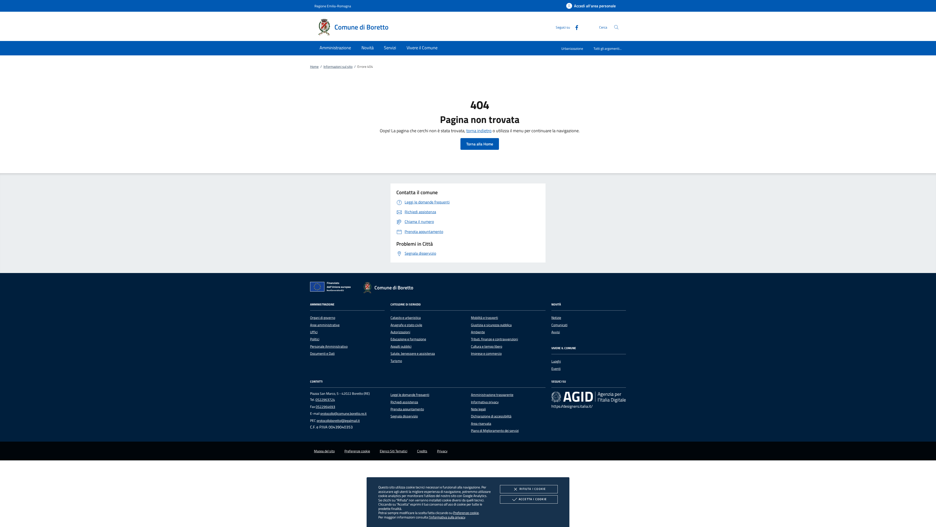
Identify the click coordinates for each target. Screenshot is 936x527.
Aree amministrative (325, 325)
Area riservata (481, 423)
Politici (314, 339)
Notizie (556, 317)
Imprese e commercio (486, 353)
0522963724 (325, 399)
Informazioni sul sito (337, 66)
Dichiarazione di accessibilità (491, 416)
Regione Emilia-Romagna (332, 6)
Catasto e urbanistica (405, 317)
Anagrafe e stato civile (406, 325)
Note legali (478, 409)
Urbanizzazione (572, 48)
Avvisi (555, 332)
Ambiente (478, 332)
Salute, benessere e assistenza (412, 353)
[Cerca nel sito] (616, 27)
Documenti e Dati (322, 353)
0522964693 (325, 406)
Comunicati (559, 325)
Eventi (556, 368)
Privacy (442, 451)
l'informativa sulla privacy (447, 517)
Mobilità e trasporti (484, 317)
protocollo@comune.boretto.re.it (343, 413)
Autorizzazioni (400, 332)
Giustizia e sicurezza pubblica (491, 325)
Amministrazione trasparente (492, 394)
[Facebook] (575, 27)
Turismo (396, 361)
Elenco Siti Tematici (393, 451)
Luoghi (556, 361)
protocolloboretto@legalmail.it (338, 420)
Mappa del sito (324, 451)
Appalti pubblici (400, 346)
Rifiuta (532, 488)
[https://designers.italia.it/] (588, 397)
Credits (422, 451)
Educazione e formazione (408, 339)
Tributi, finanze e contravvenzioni (494, 339)
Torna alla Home (479, 144)
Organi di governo (322, 317)
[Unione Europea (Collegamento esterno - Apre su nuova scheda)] (331, 287)
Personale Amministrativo (329, 346)
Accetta (533, 499)
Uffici (314, 332)
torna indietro (479, 130)
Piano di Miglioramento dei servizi (495, 430)
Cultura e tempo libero (486, 346)
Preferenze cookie (466, 512)
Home (314, 66)
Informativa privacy (485, 402)
